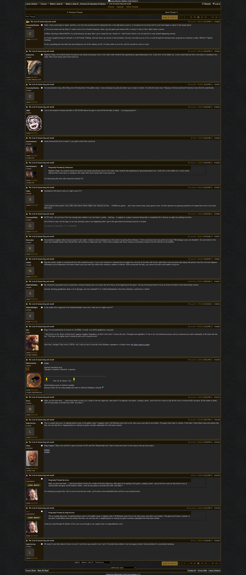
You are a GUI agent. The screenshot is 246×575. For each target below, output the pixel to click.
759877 (217, 236)
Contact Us (192, 570)
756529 (217, 138)
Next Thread (170, 12)
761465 (217, 360)
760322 (217, 304)
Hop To (77, 562)
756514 (217, 107)
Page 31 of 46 (169, 17)
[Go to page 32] (219, 17)
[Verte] (32, 465)
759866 (217, 214)
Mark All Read (43, 570)
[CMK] (34, 130)
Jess (194, 540)
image (46, 363)
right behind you (37, 392)
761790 (217, 508)
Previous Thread (75, 12)
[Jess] (32, 499)
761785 (217, 442)
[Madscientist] (34, 387)
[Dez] (32, 350)
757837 (217, 187)
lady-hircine (192, 508)
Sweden (34, 355)
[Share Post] (212, 21)
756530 (217, 163)
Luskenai (193, 187)
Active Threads (132, 7)
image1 (47, 450)
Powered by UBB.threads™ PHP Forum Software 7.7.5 (123, 574)
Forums (44, 4)
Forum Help (202, 570)
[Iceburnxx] (34, 74)
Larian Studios (31, 4)
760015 (217, 259)
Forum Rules (31, 570)
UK (33, 158)
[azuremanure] (31, 152)
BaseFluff (193, 281)
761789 (217, 475)
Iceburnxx (192, 163)
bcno (194, 475)
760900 (217, 326)
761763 (217, 397)
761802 (217, 540)
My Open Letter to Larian (140, 345)
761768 (217, 420)
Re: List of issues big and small (43, 22)
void (33, 470)
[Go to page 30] (179, 17)
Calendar (120, 7)
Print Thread (30, 17)
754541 (217, 84)
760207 (217, 281)
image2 (47, 452)
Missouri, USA (36, 79)
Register (207, 4)
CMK (194, 138)
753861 (217, 21)
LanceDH (193, 21)
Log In (217, 4)
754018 (217, 51)
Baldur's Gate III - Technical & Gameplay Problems (86, 4)
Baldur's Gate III (56, 4)
